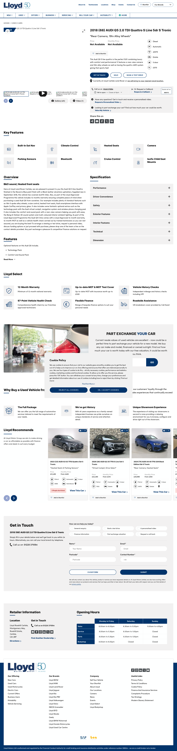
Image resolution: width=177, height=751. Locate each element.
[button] (69, 390)
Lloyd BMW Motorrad (58, 721)
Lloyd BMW (53, 680)
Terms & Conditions (139, 683)
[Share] (92, 121)
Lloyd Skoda (54, 714)
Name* (72, 543)
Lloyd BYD (53, 710)
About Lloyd (95, 687)
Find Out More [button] (88, 384)
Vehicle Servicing (15, 704)
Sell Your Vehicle (96, 680)
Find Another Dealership (42, 638)
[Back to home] (17, 5)
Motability (105, 15)
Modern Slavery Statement (142, 700)
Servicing (66, 15)
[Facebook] (132, 671)
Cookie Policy (136, 687)
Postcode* (73, 554)
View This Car (77, 490)
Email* (123, 543)
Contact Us (131, 4)
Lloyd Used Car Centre (58, 727)
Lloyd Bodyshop (96, 707)
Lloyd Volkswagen (56, 700)
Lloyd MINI (53, 683)
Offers (34, 15)
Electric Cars (13, 690)
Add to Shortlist (101, 53)
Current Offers (14, 693)
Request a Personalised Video (107, 102)
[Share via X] (107, 121)
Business (50, 15)
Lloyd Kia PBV (54, 697)
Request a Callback (142, 92)
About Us (81, 4)
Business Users (14, 697)
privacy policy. (76, 584)
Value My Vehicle (102, 110)
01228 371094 (108, 89)
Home (7, 23)
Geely (51, 717)
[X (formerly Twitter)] (144, 671)
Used (21, 15)
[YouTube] (148, 671)
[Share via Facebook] (102, 121)
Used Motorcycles (15, 687)
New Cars (12, 680)
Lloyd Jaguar (54, 690)
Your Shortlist (95, 683)
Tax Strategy (136, 697)
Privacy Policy (137, 680)
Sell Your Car (85, 15)
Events (121, 4)
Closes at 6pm (108, 92)
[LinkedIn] (140, 671)
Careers (93, 693)
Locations (104, 4)
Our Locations (96, 690)
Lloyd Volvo (53, 704)
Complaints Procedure (140, 693)
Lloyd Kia (52, 693)
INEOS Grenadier (56, 707)
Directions (14, 641)
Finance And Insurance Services (144, 690)
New (9, 15)
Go (152, 362)
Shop (113, 4)
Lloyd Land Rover (56, 687)
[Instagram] (136, 671)
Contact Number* (127, 554)
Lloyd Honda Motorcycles (59, 724)
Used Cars (17, 23)
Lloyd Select (95, 704)
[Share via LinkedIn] (112, 121)
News (92, 697)
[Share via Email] (97, 121)
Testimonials (93, 4)
